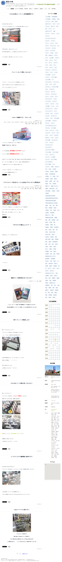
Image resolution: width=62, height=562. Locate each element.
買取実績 (26, 8)
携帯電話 (53, 219)
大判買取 (53, 190)
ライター (56, 137)
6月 (59, 304)
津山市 (30, 123)
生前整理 (56, 239)
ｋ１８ (54, 23)
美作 (53, 244)
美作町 (46, 246)
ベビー (57, 130)
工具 (58, 210)
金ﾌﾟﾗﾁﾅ (46, 270)
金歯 (49, 278)
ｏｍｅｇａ (47, 26)
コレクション (47, 69)
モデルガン (56, 135)
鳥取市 (50, 297)
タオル (46, 89)
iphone (56, 21)
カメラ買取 (51, 57)
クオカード (56, 62)
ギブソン (51, 60)
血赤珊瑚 (47, 251)
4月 (55, 304)
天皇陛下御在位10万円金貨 (50, 195)
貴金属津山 (47, 258)
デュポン (51, 96)
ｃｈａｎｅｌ (47, 21)
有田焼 (51, 224)
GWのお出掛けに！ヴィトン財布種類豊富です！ (21, 14)
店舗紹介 (41, 8)
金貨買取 (54, 280)
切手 (57, 176)
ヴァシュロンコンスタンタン (50, 38)
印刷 (9, 64)
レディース (47, 157)
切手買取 (47, 178)
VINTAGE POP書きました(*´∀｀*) (22, 224)
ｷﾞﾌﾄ (46, 62)
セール (13, 122)
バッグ (57, 106)
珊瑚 (52, 239)
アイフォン (53, 33)
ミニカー (51, 135)
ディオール (47, 94)
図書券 (46, 188)
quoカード (53, 26)
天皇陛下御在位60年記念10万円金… (51, 198)
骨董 (52, 292)
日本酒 (51, 222)
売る (56, 188)
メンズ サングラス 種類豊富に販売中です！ (22, 456)
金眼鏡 (58, 278)
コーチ (15, 187)
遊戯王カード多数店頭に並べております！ (22, 278)
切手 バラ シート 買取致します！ (21, 319)
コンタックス (54, 69)
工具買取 (47, 212)
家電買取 (50, 207)
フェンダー (47, 115)
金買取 (46, 282)
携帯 (49, 219)
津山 (22, 188)
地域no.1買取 (52, 188)
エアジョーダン (53, 45)
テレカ (56, 96)
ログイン (58, 4)
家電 (40, 122)
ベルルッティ (47, 132)
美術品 (55, 246)
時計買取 (47, 224)
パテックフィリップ (48, 108)
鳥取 (46, 297)
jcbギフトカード (48, 23)
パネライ (55, 108)
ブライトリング (54, 115)
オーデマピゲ (52, 50)
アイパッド (47, 33)
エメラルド (54, 48)
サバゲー (47, 72)
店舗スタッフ (47, 215)
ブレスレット (52, 130)
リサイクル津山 (48, 152)
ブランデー (47, 123)
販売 (54, 253)
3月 (53, 304)
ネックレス (55, 101)
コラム (46, 8)
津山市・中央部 (52, 232)
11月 (57, 309)
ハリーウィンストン (48, 111)
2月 (51, 304)
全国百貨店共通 (52, 174)
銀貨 (46, 287)
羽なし (46, 249)
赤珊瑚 (46, 265)
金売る (51, 275)
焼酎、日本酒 (47, 239)
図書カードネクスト (54, 186)
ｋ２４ (58, 23)
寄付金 (55, 207)
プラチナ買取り (48, 120)
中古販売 (51, 171)
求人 (49, 8)
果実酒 (51, 227)
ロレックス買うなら (48, 161)
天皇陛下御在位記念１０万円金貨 (51, 203)
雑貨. (57, 287)
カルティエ (57, 57)
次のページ (25, 553)
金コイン (49, 268)
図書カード (47, 186)
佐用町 (56, 171)
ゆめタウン (47, 137)
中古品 (50, 169)
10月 (55, 309)
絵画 (49, 244)
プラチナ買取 (56, 118)
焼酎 (56, 236)
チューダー (53, 91)
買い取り (47, 261)
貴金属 (25, 188)
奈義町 (46, 205)
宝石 (35, 187)
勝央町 (46, 181)
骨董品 (55, 292)
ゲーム (5, 122)
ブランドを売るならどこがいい (50, 125)
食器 (49, 292)
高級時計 (55, 295)
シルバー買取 (47, 79)
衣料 (51, 251)
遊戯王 (36, 123)
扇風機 (56, 217)
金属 (46, 278)
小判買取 (47, 210)
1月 (49, 304)
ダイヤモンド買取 (55, 86)
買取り (55, 261)
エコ (58, 45)
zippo (54, 31)
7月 (49, 306)
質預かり (31, 8)
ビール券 (47, 113)
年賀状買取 (52, 212)
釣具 (33, 188)
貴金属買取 (53, 258)
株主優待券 (56, 227)
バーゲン (47, 103)
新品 (57, 219)
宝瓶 (50, 205)
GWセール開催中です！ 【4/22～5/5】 (22, 117)
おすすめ (51, 52)
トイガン (55, 98)
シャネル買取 (47, 74)
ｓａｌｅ (50, 28)
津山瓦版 (47, 236)
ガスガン (55, 55)
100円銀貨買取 (54, 16)
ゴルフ (55, 67)
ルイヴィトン (27, 187)
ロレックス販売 (54, 159)
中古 (38, 122)
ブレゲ (46, 130)
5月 (57, 304)
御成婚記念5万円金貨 (49, 217)
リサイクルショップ (48, 144)
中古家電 (54, 169)
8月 (51, 306)
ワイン (54, 164)
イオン (58, 33)
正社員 (50, 229)
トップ (8, 8)
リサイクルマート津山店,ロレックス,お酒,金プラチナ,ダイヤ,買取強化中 (21, 182)
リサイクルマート (48, 147)
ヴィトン (47, 43)
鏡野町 (50, 287)
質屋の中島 (9, 1)
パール (57, 103)
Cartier (58, 19)
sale (46, 28)
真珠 (46, 244)
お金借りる (51, 55)
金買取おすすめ (52, 282)
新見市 (46, 222)
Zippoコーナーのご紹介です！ (22, 509)
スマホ (46, 84)
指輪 (46, 219)
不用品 (52, 166)
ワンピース (47, 166)
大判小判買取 (47, 190)
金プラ (54, 268)
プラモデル (55, 120)
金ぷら (58, 268)
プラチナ (26, 122)
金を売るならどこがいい (49, 273)
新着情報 (12, 8)
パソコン (52, 106)
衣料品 (33, 123)
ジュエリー (9, 122)
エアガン (47, 45)
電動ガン (47, 290)
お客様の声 (36, 8)
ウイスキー (47, 40)
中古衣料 (47, 171)
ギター (9, 187)
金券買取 (47, 275)
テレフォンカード (48, 98)
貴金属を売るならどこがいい (50, 256)
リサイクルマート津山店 (49, 149)
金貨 (50, 280)
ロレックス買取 (48, 164)
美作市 (56, 244)
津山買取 (51, 236)
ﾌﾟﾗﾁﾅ (51, 118)
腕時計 (51, 249)
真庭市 (50, 241)
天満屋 (58, 190)
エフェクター (47, 48)
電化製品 (40, 188)
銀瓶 (58, 285)
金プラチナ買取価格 (19, 8)
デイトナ (47, 96)
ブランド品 (30, 122)
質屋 (46, 263)
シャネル (19, 187)
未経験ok (47, 227)
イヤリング (47, 36)
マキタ (46, 135)
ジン (52, 79)
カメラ (46, 57)
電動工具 (36, 188)
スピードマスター (48, 82)
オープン (47, 52)
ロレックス (34, 122)
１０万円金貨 (47, 19)
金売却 (55, 275)
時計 (40, 187)
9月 (53, 309)
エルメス (5, 187)
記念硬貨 (47, 253)
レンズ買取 (53, 157)
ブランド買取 (53, 128)
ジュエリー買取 (54, 77)
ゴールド (51, 67)
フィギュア (21, 122)
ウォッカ (51, 43)
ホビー (58, 132)
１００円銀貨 (47, 16)
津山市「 (53, 234)
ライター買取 (47, 140)
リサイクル (51, 142)
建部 (52, 215)
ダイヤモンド (17, 122)
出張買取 (47, 176)
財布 (51, 253)
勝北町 (55, 178)
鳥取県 (54, 297)
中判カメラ (57, 166)
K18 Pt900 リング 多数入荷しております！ (22, 383)
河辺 (53, 229)
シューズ (53, 74)
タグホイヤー (52, 89)
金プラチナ (52, 270)
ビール (55, 111)
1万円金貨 (53, 19)
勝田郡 (51, 181)
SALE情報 (53, 8)
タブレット (47, 91)
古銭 (57, 181)
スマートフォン (56, 82)
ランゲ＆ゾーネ (54, 140)
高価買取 (50, 295)
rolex (57, 26)
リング (46, 154)
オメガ (56, 52)
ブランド (22, 187)
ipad (52, 21)
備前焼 (46, 174)
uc (53, 28)
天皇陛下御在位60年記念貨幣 (50, 200)
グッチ (12, 187)
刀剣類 (54, 176)
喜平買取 (54, 183)
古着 (54, 181)
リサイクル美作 (55, 152)
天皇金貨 (47, 193)
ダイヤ (55, 84)
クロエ (51, 65)
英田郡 (55, 249)
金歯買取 (53, 278)
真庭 (46, 241)
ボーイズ (53, 132)
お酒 (46, 55)
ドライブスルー (48, 101)
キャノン (50, 62)
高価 (46, 295)
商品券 (46, 183)
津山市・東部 (47, 234)
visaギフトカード (48, 31)
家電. (46, 207)
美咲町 (51, 246)
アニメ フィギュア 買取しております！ (22, 72)
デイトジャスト (54, 94)
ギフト (55, 60)
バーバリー (52, 103)
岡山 (38, 187)
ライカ (52, 137)
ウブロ (56, 43)
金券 (40, 123)
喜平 (50, 183)
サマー (51, 72)
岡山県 (26, 123)
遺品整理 (55, 265)
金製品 (46, 280)
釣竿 (55, 285)
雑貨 (53, 287)
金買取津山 (47, 285)
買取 (28, 188)
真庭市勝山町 (55, 241)
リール (46, 142)
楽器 (46, 229)
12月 (59, 309)
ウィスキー (53, 40)
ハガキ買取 (47, 106)
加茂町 (51, 178)
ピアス (51, 113)
